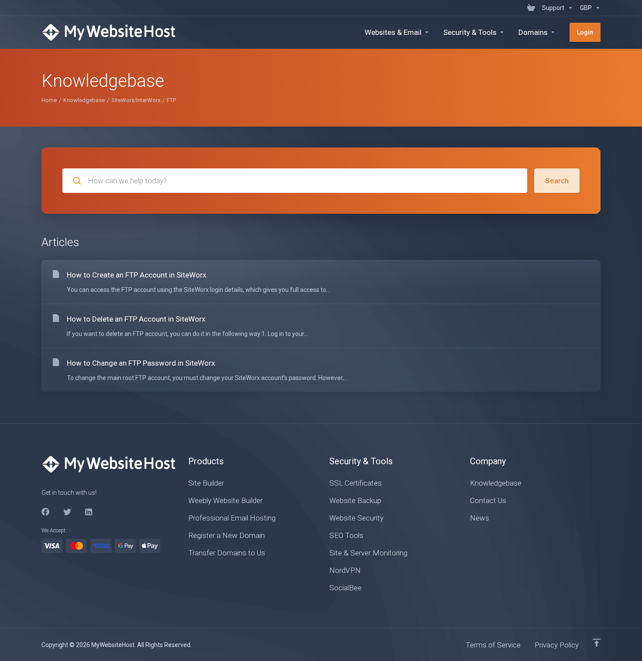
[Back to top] (596, 642)
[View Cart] (531, 8)
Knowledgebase (84, 100)
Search (557, 180)
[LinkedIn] (89, 512)
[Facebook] (45, 512)
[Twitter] (67, 512)
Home (49, 100)
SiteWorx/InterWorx (135, 100)
